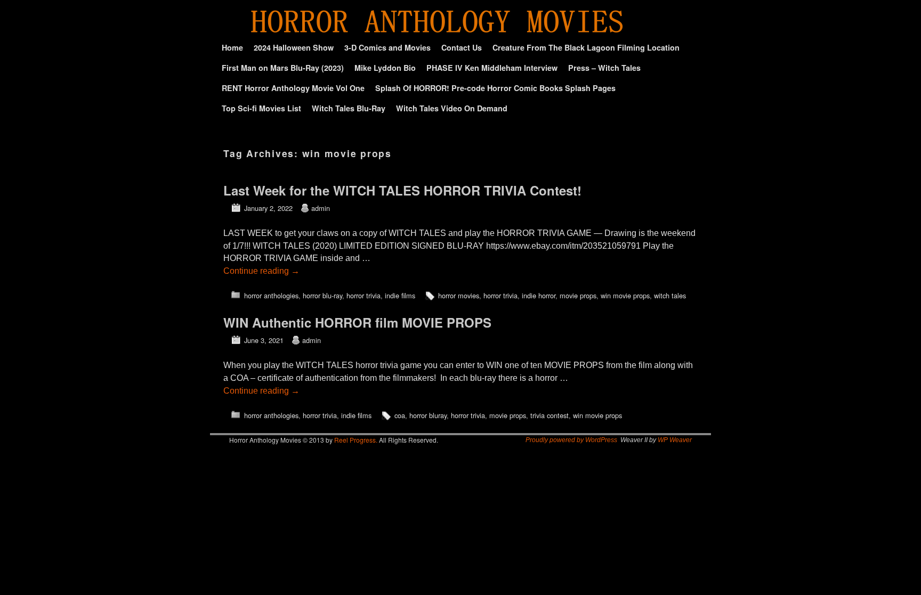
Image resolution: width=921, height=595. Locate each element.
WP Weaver (675, 440)
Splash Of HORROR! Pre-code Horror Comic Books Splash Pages (495, 88)
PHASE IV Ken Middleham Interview (492, 67)
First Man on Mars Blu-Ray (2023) (283, 67)
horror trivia (363, 295)
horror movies (458, 295)
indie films (400, 295)
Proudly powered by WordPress (571, 440)
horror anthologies (271, 295)
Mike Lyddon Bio (385, 67)
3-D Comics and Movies (387, 47)
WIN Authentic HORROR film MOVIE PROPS (357, 322)
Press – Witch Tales (604, 67)
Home (232, 47)
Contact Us (461, 47)
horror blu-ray (322, 295)
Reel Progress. (355, 439)
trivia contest (549, 415)
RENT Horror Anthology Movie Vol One (293, 88)
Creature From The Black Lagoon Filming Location (586, 47)
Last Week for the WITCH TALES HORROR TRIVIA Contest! (402, 190)
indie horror (538, 295)
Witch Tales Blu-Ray (348, 108)
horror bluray (428, 415)
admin (320, 208)
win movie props (625, 295)
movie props (578, 295)
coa (399, 415)
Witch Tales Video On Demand (451, 108)
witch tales (670, 295)
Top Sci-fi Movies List (261, 108)
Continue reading (261, 270)
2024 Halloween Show (294, 47)
